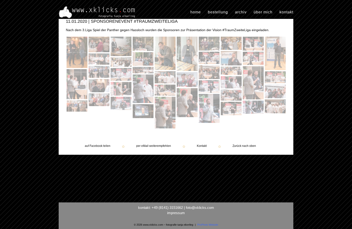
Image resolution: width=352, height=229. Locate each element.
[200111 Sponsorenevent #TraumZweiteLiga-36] (100, 100)
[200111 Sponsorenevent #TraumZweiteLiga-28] (232, 83)
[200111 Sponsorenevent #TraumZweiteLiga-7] (210, 44)
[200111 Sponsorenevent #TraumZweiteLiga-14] (144, 59)
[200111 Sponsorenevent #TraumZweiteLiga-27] (144, 89)
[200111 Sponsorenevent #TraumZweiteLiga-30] (209, 93)
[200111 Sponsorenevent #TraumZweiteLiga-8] (232, 44)
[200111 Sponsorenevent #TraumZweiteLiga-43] (232, 109)
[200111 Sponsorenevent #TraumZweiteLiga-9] (254, 44)
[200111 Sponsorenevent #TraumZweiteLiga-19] (254, 83)
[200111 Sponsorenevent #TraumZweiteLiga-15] (100, 59)
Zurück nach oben (244, 146)
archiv (241, 12)
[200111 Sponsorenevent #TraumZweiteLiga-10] (275, 70)
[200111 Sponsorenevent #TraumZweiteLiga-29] (100, 86)
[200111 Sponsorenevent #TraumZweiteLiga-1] (78, 53)
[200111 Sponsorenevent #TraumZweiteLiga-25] (276, 77)
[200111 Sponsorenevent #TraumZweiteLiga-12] (210, 58)
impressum (176, 213)
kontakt (286, 12)
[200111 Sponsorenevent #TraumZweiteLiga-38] (122, 104)
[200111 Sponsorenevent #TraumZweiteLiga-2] (100, 45)
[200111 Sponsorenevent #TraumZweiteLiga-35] (232, 96)
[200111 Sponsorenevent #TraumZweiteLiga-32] (276, 91)
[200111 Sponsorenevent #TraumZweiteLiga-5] (166, 54)
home (195, 12)
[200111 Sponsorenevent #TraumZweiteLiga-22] (122, 75)
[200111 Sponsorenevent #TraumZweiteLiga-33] (166, 91)
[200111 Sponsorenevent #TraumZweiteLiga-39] (166, 113)
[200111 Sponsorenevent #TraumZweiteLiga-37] (210, 109)
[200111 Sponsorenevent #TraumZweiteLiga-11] (232, 59)
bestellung (218, 12)
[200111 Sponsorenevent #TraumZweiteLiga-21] (144, 70)
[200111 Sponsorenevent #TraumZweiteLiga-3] (122, 47)
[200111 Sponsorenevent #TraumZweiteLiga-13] (254, 59)
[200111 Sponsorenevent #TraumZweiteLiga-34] (188, 103)
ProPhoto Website (207, 224)
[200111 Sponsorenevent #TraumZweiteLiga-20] (231, 75)
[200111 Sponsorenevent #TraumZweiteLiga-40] (275, 113)
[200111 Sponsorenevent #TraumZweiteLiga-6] (188, 54)
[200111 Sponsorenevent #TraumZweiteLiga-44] (143, 118)
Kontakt (202, 146)
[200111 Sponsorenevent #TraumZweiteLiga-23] (78, 84)
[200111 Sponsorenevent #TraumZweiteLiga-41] (78, 106)
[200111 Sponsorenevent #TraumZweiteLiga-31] (122, 89)
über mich (263, 12)
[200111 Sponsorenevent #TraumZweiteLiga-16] (122, 62)
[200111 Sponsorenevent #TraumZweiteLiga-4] (144, 44)
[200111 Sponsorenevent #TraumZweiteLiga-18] (100, 72)
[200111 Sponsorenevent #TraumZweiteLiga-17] (210, 72)
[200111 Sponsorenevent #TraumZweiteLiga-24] (166, 78)
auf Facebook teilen (97, 146)
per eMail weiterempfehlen (153, 146)
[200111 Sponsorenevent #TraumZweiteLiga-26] (188, 80)
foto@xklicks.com (200, 208)
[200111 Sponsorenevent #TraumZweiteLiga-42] (254, 108)
